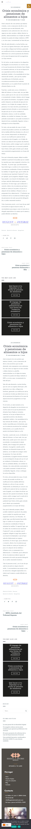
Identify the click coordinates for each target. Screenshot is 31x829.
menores (4, 230)
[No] (29, 824)
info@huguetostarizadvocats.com (14, 800)
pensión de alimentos (12, 230)
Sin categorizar (15, 7)
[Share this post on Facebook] (3, 238)
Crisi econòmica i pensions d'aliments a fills (15, 267)
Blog (7, 782)
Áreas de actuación (11, 781)
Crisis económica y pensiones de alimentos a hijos (15, 251)
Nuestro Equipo (10, 779)
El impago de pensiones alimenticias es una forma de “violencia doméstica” (15, 306)
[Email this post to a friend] (14, 238)
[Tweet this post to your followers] (7, 238)
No (19, 826)
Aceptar (14, 826)
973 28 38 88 (9, 798)
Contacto (8, 785)
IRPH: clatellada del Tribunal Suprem (15, 613)
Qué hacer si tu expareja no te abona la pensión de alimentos (15, 289)
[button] (29, 6)
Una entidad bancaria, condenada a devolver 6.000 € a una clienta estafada (14, 739)
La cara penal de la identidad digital (14, 724)
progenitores (21, 230)
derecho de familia (8, 591)
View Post (15, 295)
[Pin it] (11, 238)
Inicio (7, 777)
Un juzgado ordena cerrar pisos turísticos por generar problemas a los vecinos (15, 728)
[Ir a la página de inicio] (15, 756)
